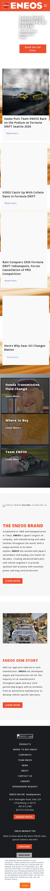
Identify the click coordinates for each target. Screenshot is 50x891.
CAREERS (25, 781)
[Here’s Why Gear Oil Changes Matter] (25, 319)
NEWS (25, 765)
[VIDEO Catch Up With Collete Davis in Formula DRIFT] (24, 165)
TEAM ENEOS (25, 760)
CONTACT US (25, 776)
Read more (12, 133)
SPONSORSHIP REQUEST (25, 786)
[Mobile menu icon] (45, 5)
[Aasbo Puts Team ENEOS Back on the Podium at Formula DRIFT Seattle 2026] (25, 92)
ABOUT (25, 770)
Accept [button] (25, 885)
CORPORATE (25, 754)
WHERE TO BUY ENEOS (25, 749)
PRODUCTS (25, 744)
